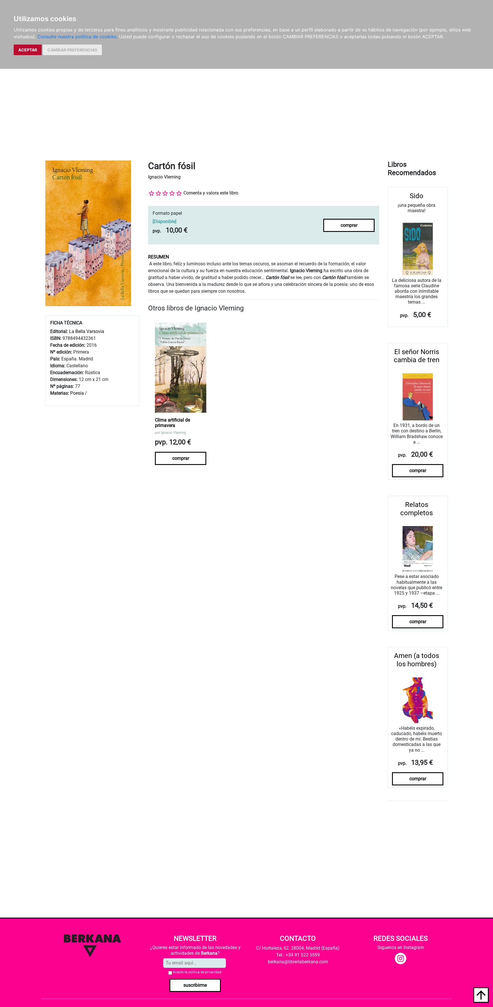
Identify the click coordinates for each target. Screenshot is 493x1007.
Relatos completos (416, 509)
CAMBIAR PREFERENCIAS (72, 49)
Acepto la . (197, 972)
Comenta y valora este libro (210, 193)
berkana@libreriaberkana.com (298, 961)
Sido (416, 196)
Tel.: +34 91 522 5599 (298, 955)
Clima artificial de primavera (172, 422)
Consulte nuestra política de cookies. (77, 36)
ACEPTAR (27, 49)
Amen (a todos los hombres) (416, 660)
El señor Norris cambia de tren (416, 356)
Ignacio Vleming (164, 177)
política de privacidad (204, 972)
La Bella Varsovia (86, 331)
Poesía (77, 393)
